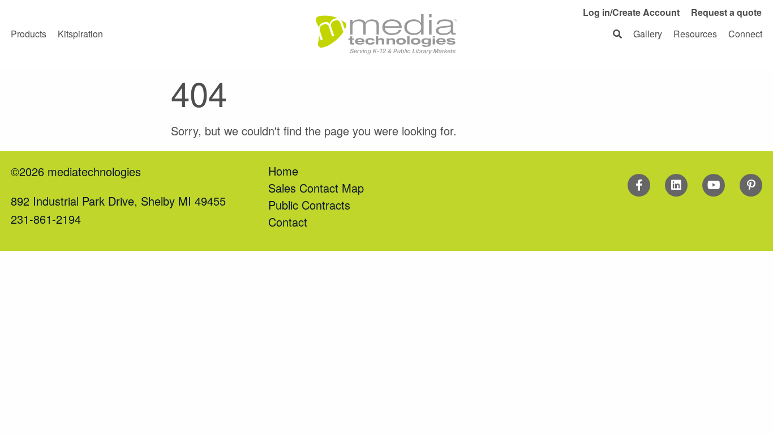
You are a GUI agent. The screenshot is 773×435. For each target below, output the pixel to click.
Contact (287, 222)
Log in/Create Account (631, 12)
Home (283, 171)
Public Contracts (309, 205)
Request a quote (726, 12)
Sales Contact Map (316, 188)
